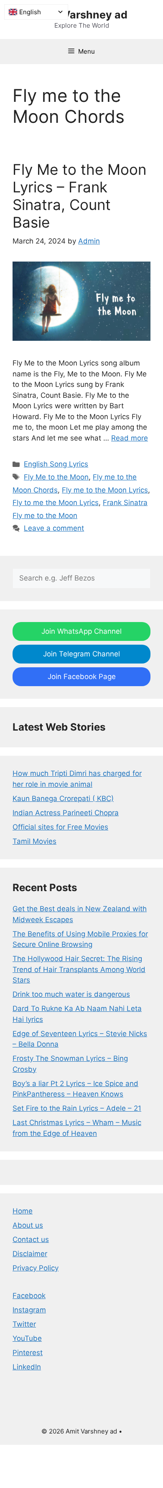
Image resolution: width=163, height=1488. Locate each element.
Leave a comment (54, 528)
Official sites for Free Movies (60, 827)
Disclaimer (30, 1254)
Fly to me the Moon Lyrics (56, 502)
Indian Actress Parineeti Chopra (66, 813)
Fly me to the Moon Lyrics (105, 490)
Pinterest (28, 1352)
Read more (129, 438)
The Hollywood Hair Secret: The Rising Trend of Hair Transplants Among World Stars (79, 969)
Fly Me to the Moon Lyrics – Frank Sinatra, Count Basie (79, 196)
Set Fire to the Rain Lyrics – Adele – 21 (77, 1108)
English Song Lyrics (56, 464)
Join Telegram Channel (81, 654)
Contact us (31, 1239)
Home (23, 1211)
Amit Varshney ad (81, 14)
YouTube (27, 1338)
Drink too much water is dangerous (71, 994)
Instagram (29, 1310)
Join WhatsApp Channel (81, 631)
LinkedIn (27, 1367)
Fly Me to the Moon (56, 477)
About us (28, 1225)
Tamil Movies (34, 841)
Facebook (29, 1295)
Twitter (24, 1324)
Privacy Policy (36, 1268)
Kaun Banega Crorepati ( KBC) (63, 798)
